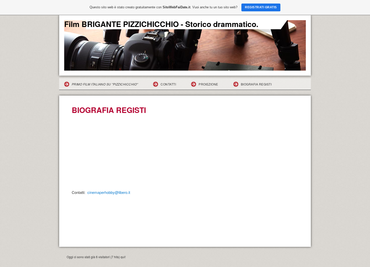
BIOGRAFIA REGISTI (256, 84)
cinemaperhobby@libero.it (108, 192)
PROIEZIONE (208, 84)
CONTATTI (168, 84)
